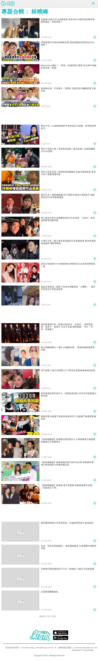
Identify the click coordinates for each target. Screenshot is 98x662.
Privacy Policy (88, 650)
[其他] (95, 38)
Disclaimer (76, 650)
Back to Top (47, 616)
